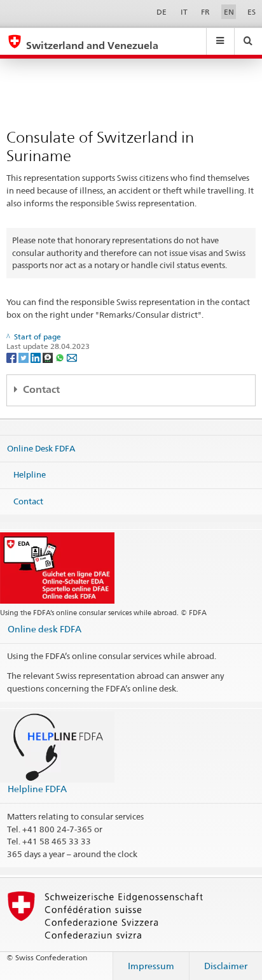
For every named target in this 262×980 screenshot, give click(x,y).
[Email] (72, 357)
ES (251, 12)
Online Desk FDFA (41, 448)
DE (161, 12)
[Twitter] (24, 357)
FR (205, 12)
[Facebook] (12, 357)
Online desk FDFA (44, 628)
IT (184, 12)
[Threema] (49, 357)
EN (229, 12)
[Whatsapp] (61, 357)
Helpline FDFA (37, 788)
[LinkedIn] (37, 357)
